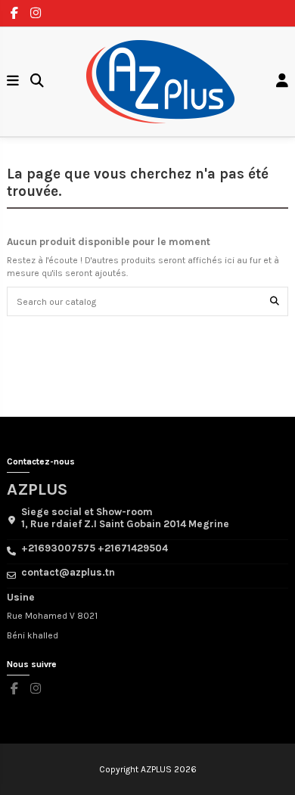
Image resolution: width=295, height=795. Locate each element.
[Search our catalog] (274, 301)
